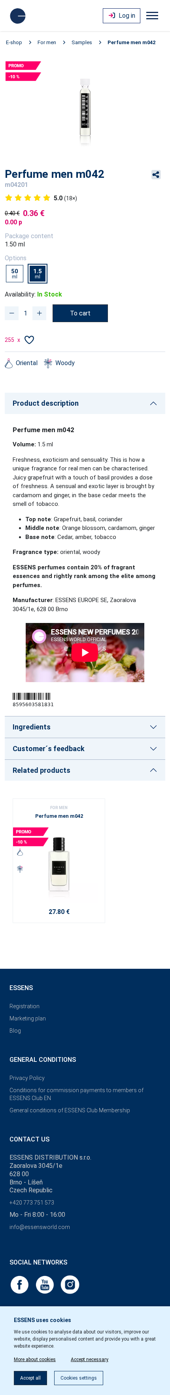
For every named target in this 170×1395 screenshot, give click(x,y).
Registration (24, 1006)
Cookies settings (78, 1378)
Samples (82, 42)
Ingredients (32, 727)
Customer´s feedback (49, 748)
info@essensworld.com (39, 1227)
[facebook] (20, 1284)
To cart (80, 313)
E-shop (14, 42)
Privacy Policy (27, 1078)
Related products (41, 770)
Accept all (30, 1378)
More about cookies (35, 1359)
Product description (46, 403)
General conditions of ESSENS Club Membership (69, 1110)
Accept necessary (89, 1359)
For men (47, 42)
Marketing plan (27, 1018)
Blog (15, 1031)
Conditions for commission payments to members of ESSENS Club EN (76, 1094)
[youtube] (45, 1284)
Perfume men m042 (131, 42)
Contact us (29, 1139)
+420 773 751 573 (31, 1202)
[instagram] (70, 1284)
